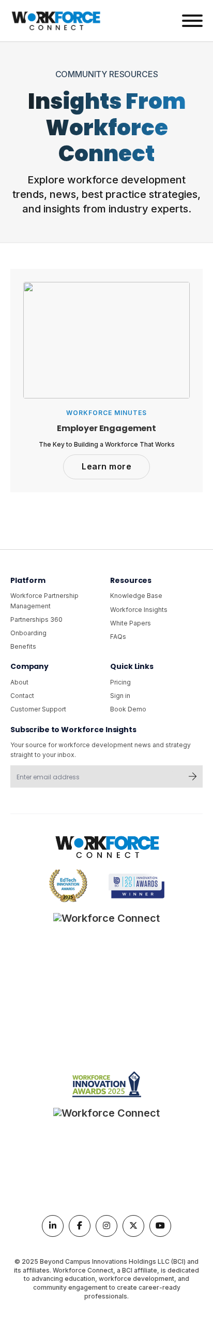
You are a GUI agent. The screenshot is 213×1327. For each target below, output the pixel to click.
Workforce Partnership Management (44, 600)
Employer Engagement (106, 428)
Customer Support (38, 709)
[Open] (192, 21)
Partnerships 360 (36, 619)
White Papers (130, 623)
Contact (22, 696)
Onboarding (28, 633)
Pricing (120, 682)
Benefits (23, 646)
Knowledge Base (136, 596)
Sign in (120, 696)
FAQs (118, 636)
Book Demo (128, 709)
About (19, 682)
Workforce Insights (139, 609)
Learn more (106, 466)
